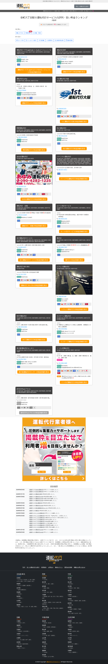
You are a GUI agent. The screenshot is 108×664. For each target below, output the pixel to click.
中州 (73, 623)
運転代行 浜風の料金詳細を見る (34, 226)
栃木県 (44, 582)
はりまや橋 (50, 656)
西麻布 (45, 602)
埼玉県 (44, 590)
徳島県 (44, 642)
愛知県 (70, 611)
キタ (19, 635)
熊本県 (70, 634)
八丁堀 (45, 635)
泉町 (52, 584)
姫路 (23, 639)
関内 (48, 608)
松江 (45, 627)
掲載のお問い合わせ (79, 567)
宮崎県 (70, 642)
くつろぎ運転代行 (63, 348)
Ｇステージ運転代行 (64, 316)
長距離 (42, 40)
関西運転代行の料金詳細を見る (34, 150)
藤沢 (47, 610)
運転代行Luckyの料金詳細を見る (34, 103)
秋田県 (18, 596)
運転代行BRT (61, 50)
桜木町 (71, 584)
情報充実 (28, 32)
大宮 (45, 592)
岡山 (45, 631)
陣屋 (35, 606)
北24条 (25, 579)
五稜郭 (29, 581)
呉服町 (71, 609)
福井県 (70, 590)
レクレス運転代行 (63, 267)
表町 (51, 631)
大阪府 (55, 11)
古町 (70, 579)
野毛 (45, 608)
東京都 (44, 600)
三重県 (18, 621)
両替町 (75, 609)
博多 (70, 623)
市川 (54, 596)
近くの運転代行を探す (33, 567)
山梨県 (70, 595)
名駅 (72, 613)
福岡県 (70, 621)
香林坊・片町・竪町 (74, 588)
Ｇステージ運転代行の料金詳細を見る (74, 341)
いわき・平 (27, 606)
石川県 (70, 586)
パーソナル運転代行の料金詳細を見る (74, 179)
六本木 (54, 602)
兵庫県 (18, 638)
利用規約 (43, 567)
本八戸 (19, 585)
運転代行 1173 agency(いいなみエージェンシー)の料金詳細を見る (34, 71)
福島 (32, 606)
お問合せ (50, 567)
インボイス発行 (31, 40)
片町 (70, 592)
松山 (70, 652)
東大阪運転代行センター (25, 348)
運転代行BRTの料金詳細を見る (74, 72)
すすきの (20, 579)
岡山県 (44, 629)
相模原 (61, 608)
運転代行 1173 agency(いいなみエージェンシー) (34, 50)
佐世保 (74, 631)
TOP (23, 567)
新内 (19, 648)
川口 (48, 592)
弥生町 (49, 623)
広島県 (44, 634)
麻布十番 (58, 602)
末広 (33, 581)
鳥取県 (44, 621)
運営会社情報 (68, 567)
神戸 (27, 639)
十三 (27, 635)
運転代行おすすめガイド (48, 11)
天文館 (71, 648)
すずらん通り (20, 581)
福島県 (18, 605)
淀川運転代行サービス (24, 238)
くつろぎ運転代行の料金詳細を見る (74, 382)
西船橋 (45, 596)
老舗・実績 (37, 33)
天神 (77, 623)
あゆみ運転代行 (22, 157)
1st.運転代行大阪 (63, 79)
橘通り (76, 644)
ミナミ (23, 635)
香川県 (44, 646)
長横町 (24, 585)
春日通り (74, 596)
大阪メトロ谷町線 (61, 11)
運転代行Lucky (22, 79)
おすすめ (20, 33)
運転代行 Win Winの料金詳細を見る (34, 285)
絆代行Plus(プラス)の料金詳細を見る (34, 413)
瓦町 (45, 648)
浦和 (51, 592)
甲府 (70, 596)
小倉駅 (80, 623)
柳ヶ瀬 (71, 605)
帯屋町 (45, 656)
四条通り (20, 631)
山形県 (18, 600)
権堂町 (76, 600)
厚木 (57, 608)
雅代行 (59, 238)
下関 (45, 639)
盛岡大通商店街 (22, 589)
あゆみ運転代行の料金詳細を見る (34, 199)
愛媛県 (44, 650)
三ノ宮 (19, 639)
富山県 (70, 582)
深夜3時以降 (59, 40)
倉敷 (48, 631)
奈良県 (18, 642)
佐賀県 (70, 625)
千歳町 (79, 609)
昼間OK (50, 40)
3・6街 (29, 579)
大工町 (45, 579)
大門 (25, 581)
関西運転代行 (21, 128)
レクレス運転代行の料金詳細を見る (74, 309)
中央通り (71, 600)
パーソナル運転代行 (64, 157)
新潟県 (70, 578)
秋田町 (45, 644)
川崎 (51, 608)
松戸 (49, 596)
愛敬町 (71, 627)
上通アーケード (73, 635)
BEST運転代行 (22, 316)
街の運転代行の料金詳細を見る (74, 148)
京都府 (18, 629)
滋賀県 (18, 625)
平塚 (54, 608)
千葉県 (44, 595)
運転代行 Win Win (23, 267)
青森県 (18, 584)
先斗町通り (26, 631)
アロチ (23, 648)
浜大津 (19, 627)
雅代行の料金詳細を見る (74, 260)
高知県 (44, 655)
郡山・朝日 (21, 606)
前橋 (45, 588)
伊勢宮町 (53, 627)
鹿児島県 (70, 646)
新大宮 (19, 644)
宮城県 (18, 592)
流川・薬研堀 (51, 635)
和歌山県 (19, 646)
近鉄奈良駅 (25, 644)
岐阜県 (70, 603)
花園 (33, 579)
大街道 (45, 652)
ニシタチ (71, 644)
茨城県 (44, 578)
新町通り (29, 585)
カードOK (21, 40)
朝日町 (45, 623)
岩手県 (18, 588)
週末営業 (70, 40)
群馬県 (44, 586)
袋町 (80, 600)
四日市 (19, 623)
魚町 (30, 639)
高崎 (48, 588)
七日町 (19, 602)
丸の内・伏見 (77, 613)
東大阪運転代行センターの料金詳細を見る (34, 372)
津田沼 (61, 596)
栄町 (43, 598)
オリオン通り (47, 584)
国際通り (74, 652)
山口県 (44, 638)
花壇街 (49, 602)
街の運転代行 (61, 128)
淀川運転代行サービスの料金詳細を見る (34, 260)
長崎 (70, 631)
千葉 (57, 596)
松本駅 (83, 600)
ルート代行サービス (64, 206)
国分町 (19, 594)
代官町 (48, 627)
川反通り (20, 598)
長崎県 (70, 629)
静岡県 (70, 607)
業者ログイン (59, 567)
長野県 (70, 599)
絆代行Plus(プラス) (23, 389)
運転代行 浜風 (22, 206)
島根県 (44, 625)
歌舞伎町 (44, 604)
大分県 (70, 638)
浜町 (78, 631)
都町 (70, 639)
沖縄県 (70, 650)
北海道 (18, 578)
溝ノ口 (43, 610)
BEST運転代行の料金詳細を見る (34, 340)
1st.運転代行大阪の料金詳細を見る (74, 121)
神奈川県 (44, 606)
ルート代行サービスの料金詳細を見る (74, 231)
